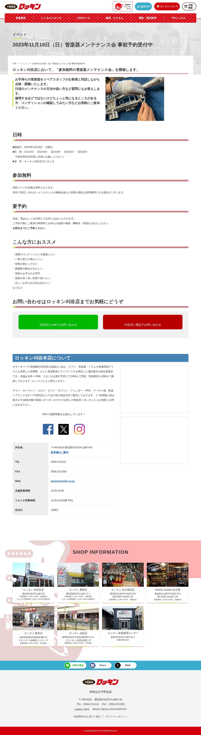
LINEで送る (78, 665)
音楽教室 (21, 18)
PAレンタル (178, 18)
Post (127, 665)
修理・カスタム (114, 18)
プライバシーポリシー (116, 716)
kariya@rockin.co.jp (63, 481)
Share (103, 665)
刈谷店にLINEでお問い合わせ (58, 324)
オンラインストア (169, 6)
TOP (14, 64)
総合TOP (145, 6)
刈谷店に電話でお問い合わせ (142, 324)
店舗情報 (190, 6)
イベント (24, 64)
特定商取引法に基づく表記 (87, 716)
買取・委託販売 (147, 18)
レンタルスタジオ (51, 18)
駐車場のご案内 (59, 452)
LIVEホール (83, 18)
